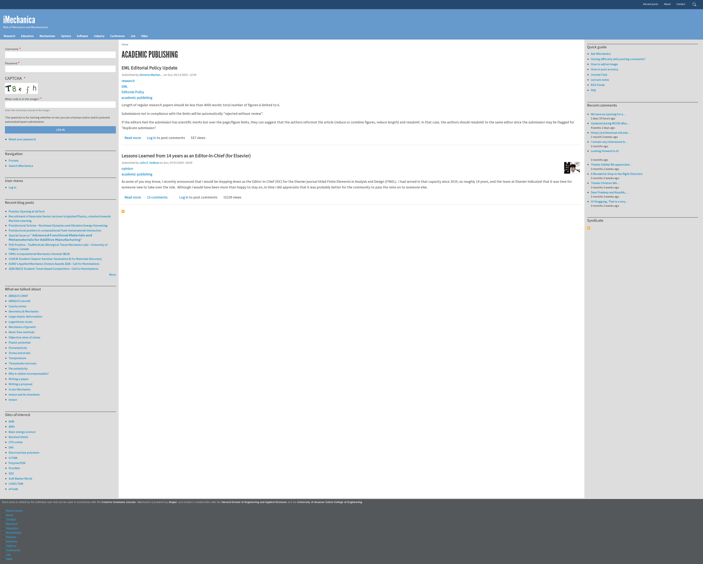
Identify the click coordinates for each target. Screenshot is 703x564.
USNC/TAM (16, 484)
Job (133, 36)
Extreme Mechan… (151, 75)
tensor (13, 400)
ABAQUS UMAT (18, 296)
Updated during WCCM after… (610, 123)
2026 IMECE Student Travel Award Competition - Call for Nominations (53, 269)
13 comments (157, 197)
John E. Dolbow (149, 162)
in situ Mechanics (20, 389)
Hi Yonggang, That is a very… (609, 201)
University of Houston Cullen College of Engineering (329, 502)
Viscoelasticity (18, 368)
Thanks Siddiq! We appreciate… (612, 164)
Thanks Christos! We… (605, 183)
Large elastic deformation (25, 316)
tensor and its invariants (24, 394)
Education (27, 36)
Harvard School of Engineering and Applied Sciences (254, 502)
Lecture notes (600, 80)
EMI (11, 447)
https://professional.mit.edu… (611, 133)
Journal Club (599, 75)
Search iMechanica (21, 166)
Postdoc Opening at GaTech (27, 211)
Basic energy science (22, 432)
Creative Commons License (118, 502)
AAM (11, 421)
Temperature (17, 358)
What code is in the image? (22, 99)
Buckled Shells (18, 437)
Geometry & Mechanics (24, 311)
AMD (12, 426)
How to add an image (604, 64)
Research (9, 36)
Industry (99, 36)
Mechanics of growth (22, 327)
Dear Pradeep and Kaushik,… (610, 192)
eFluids (13, 489)
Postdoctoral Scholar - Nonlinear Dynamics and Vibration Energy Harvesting (58, 225)
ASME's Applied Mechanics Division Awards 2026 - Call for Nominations (54, 264)
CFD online (16, 442)
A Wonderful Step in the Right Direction (616, 174)
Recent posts (650, 4)
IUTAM (13, 458)
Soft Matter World (20, 478)
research (128, 81)
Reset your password (22, 139)
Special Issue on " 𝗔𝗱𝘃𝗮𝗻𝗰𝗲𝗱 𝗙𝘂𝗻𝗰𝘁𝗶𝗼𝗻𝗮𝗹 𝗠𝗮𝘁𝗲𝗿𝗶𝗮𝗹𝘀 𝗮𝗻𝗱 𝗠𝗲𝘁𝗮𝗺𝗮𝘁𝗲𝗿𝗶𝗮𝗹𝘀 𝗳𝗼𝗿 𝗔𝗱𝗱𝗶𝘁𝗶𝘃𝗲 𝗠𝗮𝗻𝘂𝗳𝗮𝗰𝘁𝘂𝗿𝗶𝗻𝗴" (50, 237)
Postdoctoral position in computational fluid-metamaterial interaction (55, 230)
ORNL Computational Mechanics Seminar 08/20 (39, 254)
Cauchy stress (17, 306)
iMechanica (19, 20)
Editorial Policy (133, 92)
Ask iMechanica (601, 54)
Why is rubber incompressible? (29, 374)
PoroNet (14, 468)
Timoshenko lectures (22, 363)
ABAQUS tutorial (19, 301)
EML (125, 86)
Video (144, 36)
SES (11, 473)
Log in (151, 138)
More (112, 274)
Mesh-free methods (21, 332)
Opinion (66, 36)
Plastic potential (20, 342)
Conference (117, 36)
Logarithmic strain (20, 322)
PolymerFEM (17, 463)
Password (11, 63)
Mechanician (47, 36)
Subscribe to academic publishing (123, 211)
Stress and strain (19, 353)
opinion (127, 168)
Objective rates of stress (24, 337)
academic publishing (137, 97)
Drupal (173, 502)
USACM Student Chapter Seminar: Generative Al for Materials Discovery (55, 259)
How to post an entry (604, 69)
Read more (132, 138)
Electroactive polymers (24, 452)
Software (82, 36)
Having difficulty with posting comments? (618, 59)
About (667, 4)
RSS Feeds (598, 85)
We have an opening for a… (608, 114)
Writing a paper (19, 379)
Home (125, 44)
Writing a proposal (20, 384)
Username (11, 49)
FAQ (593, 90)
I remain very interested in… (609, 142)
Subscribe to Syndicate (588, 228)
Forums (13, 160)
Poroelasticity (18, 348)
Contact (680, 4)
